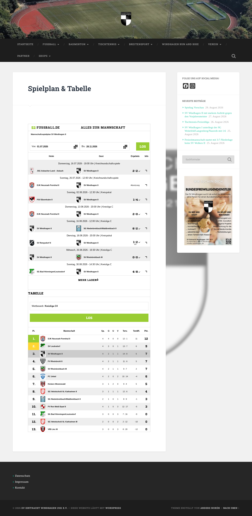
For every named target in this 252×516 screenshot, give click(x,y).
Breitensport (139, 44)
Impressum (21, 481)
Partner (23, 55)
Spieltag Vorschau (194, 107)
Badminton (77, 44)
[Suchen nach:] (208, 159)
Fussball (49, 44)
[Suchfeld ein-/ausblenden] (233, 56)
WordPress (113, 508)
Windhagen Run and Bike (180, 44)
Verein (213, 44)
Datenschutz (22, 475)
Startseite (25, 44)
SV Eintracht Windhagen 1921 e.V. (44, 508)
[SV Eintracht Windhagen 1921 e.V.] (126, 19)
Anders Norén (210, 508)
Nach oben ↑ (231, 508)
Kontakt (20, 487)
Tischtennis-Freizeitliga (197, 121)
